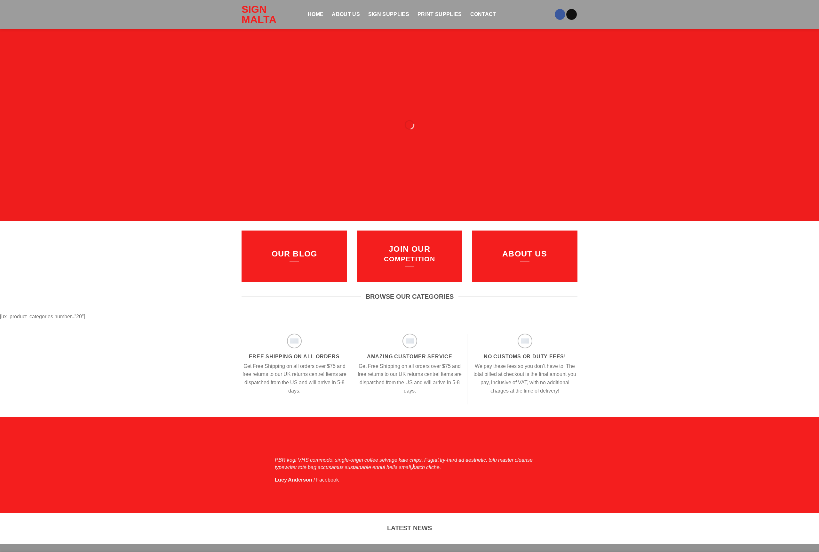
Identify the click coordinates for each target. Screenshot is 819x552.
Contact (483, 14)
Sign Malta (259, 14)
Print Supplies (439, 14)
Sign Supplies (388, 14)
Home (315, 14)
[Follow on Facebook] (560, 14)
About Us (346, 14)
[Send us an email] (571, 14)
